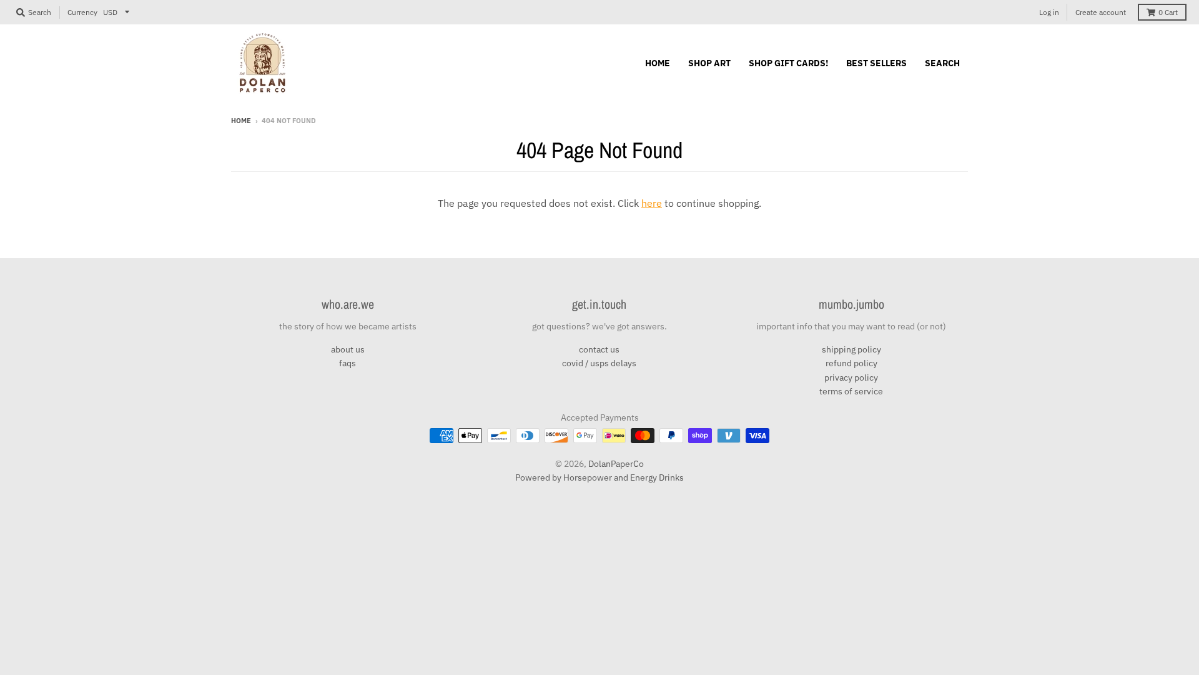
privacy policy (851, 377)
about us (348, 349)
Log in (1049, 12)
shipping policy (851, 349)
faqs (347, 363)
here (651, 203)
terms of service (851, 391)
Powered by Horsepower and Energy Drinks (599, 477)
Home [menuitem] (657, 63)
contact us (599, 349)
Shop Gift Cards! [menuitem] (788, 63)
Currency (82, 12)
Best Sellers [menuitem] (876, 63)
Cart (1168, 12)
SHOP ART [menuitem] (709, 63)
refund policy (851, 363)
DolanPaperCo (616, 463)
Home (241, 120)
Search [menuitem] (942, 63)
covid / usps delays (599, 363)
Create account (1100, 12)
